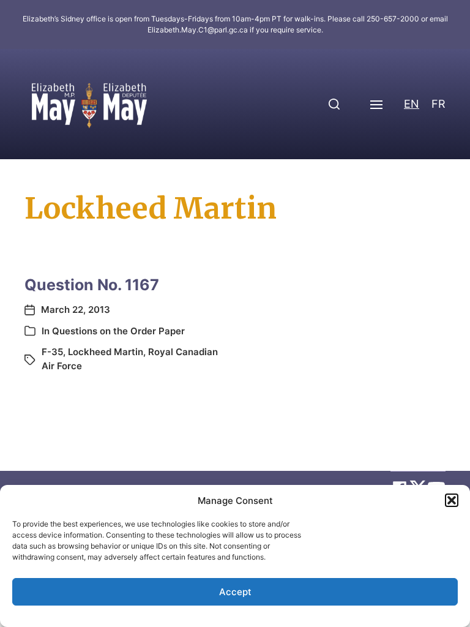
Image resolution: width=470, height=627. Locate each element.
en (411, 103)
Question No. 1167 (91, 285)
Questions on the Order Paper (118, 331)
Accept (235, 592)
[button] (452, 500)
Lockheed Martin (105, 352)
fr (438, 103)
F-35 (52, 352)
